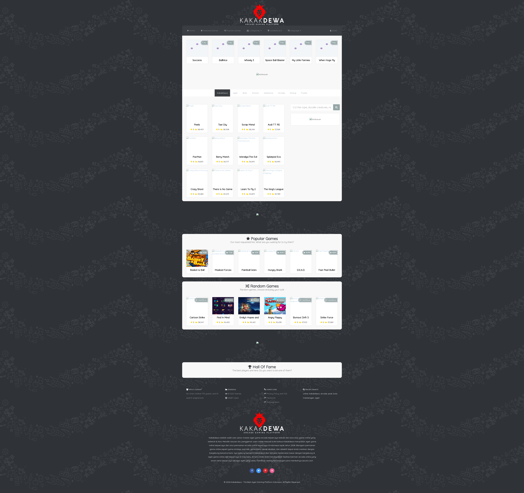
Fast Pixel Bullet (326, 269)
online (305, 393)
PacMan (197, 156)
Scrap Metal (248, 124)
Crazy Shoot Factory (197, 190)
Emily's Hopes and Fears (249, 318)
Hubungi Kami (272, 402)
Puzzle (304, 93)
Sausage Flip (327, 60)
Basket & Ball (197, 269)
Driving (293, 93)
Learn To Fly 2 (248, 189)
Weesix (197, 60)
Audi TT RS (274, 124)
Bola (245, 93)
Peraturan (271, 398)
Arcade (281, 93)
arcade (324, 393)
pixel (330, 393)
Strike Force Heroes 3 (326, 318)
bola (335, 393)
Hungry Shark (275, 269)
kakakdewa (314, 393)
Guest (334, 30)
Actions (255, 93)
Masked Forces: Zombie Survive (223, 271)
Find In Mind (223, 317)
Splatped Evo (274, 156)
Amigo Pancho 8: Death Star (223, 61)
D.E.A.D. (301, 269)
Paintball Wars (249, 269)
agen (317, 398)
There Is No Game (222, 189)
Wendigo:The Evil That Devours (248, 158)
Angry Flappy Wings (275, 318)
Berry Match (222, 156)
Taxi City (222, 124)
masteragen (308, 398)
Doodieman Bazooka (275, 61)
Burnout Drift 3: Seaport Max (301, 318)
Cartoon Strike (197, 317)
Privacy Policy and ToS (276, 393)
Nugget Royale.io (301, 60)
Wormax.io (249, 60)
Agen (235, 93)
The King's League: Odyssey (274, 190)
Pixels (197, 124)
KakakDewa (222, 93)
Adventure (268, 93)
